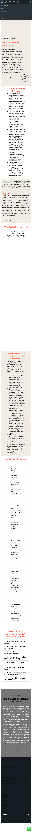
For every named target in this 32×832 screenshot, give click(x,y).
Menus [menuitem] (3, 18)
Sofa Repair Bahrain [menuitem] (2, 2)
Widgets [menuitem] (3, 15)
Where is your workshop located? (14, 668)
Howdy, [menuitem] (30, 2)
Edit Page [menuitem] (18, 2)
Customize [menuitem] (6, 2)
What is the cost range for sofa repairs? (14, 663)
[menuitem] (10, 2)
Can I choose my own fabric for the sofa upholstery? (15, 658)
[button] (16, 642)
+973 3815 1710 (6, 786)
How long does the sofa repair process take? (15, 647)
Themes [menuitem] (3, 11)
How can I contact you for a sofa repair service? (15, 673)
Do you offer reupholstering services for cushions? (15, 652)
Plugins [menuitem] (3, 8)
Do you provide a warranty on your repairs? (14, 679)
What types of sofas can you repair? (15, 642)
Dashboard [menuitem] (4, 5)
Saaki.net (4, 820)
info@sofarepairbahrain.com (10, 783)
